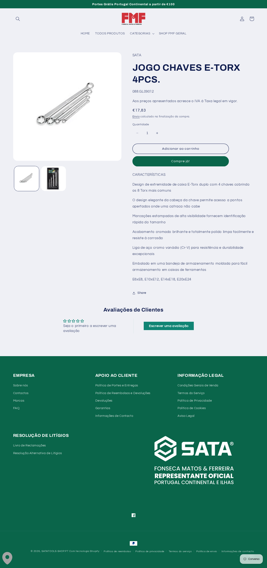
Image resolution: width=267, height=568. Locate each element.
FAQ (16, 408)
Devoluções (103, 400)
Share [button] (141, 293)
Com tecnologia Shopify (84, 551)
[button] (18, 19)
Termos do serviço (180, 551)
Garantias (102, 408)
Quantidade (140, 124)
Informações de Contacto (114, 415)
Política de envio (206, 551)
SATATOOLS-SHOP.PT (55, 551)
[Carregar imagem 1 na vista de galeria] (26, 178)
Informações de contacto (238, 551)
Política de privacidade (149, 551)
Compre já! (180, 161)
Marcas (18, 400)
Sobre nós (20, 385)
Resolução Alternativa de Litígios (37, 453)
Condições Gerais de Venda (198, 385)
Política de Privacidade (195, 400)
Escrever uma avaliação (169, 326)
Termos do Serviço (191, 393)
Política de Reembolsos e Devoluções (122, 393)
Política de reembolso (117, 551)
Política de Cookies (192, 408)
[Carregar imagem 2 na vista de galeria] (53, 178)
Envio (136, 116)
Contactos (21, 393)
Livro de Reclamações (29, 445)
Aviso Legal (186, 415)
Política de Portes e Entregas (116, 385)
